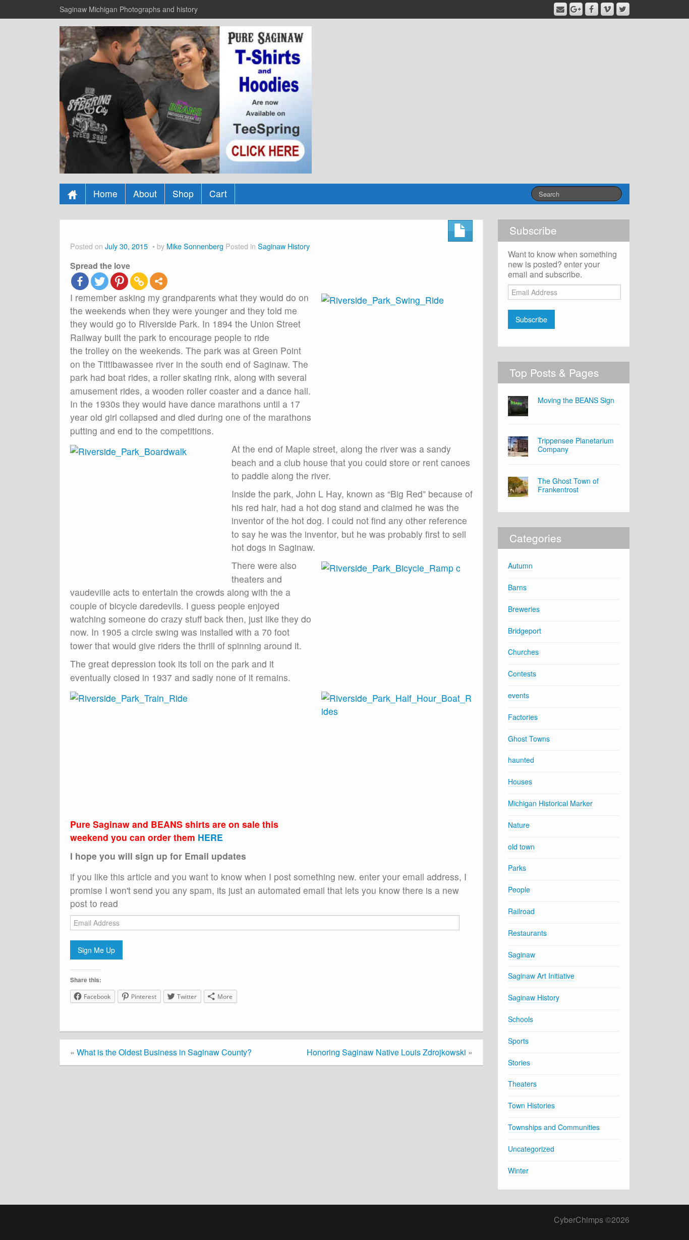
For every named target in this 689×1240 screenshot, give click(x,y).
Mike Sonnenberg (194, 246)
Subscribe (531, 319)
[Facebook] (80, 281)
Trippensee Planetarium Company (576, 444)
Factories (523, 717)
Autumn (520, 565)
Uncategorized (531, 1149)
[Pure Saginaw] (186, 98)
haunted (521, 760)
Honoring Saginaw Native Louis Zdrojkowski (386, 1052)
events (518, 695)
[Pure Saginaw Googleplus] (576, 9)
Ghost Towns (529, 739)
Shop (183, 193)
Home (105, 193)
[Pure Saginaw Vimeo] (607, 9)
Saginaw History (284, 246)
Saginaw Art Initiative (541, 976)
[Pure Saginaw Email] (560, 9)
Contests (522, 673)
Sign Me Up (96, 950)
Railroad (521, 911)
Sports (518, 1041)
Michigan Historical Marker (550, 803)
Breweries (524, 609)
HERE (210, 837)
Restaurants (527, 933)
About (145, 193)
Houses (520, 781)
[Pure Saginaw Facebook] (591, 9)
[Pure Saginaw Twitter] (622, 9)
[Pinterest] (119, 281)
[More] (158, 281)
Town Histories (531, 1105)
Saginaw (521, 954)
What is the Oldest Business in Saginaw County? (164, 1052)
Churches (523, 652)
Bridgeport (524, 631)
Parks (517, 868)
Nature (519, 825)
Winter (518, 1170)
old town (521, 846)
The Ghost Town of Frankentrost (568, 485)
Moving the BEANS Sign (576, 400)
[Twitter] (99, 281)
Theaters (522, 1084)
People (519, 889)
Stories (519, 1062)
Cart (218, 193)
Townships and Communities (554, 1127)
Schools (520, 1019)
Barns (517, 587)
